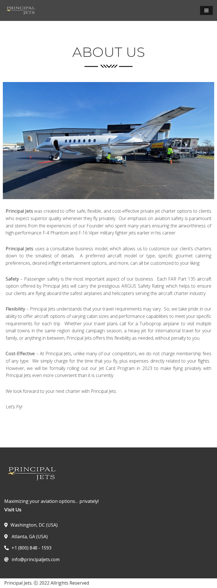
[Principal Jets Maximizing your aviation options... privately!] (21, 10)
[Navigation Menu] (206, 10)
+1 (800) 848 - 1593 (31, 548)
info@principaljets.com (36, 559)
